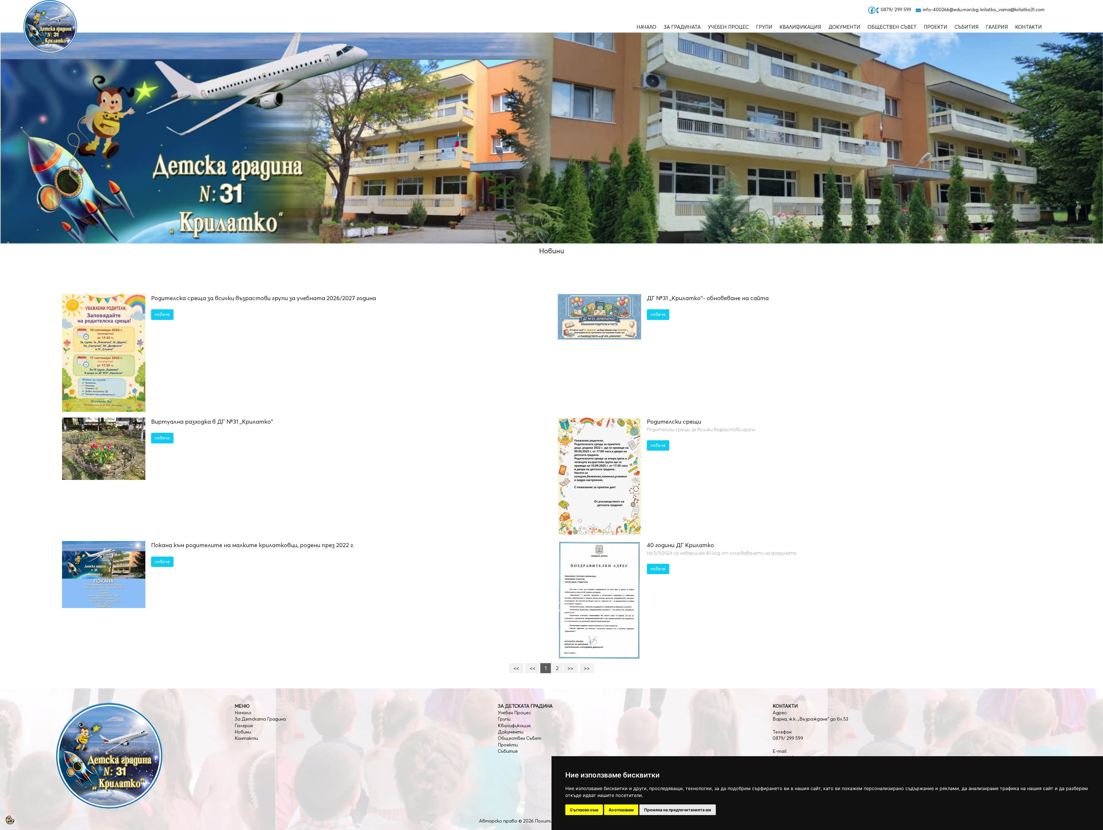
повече (162, 314)
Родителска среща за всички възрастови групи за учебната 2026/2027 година (263, 298)
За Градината (682, 27)
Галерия (997, 27)
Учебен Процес (728, 27)
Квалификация (800, 27)
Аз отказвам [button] (621, 809)
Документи (844, 27)
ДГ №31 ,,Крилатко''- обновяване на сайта (708, 298)
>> (570, 668)
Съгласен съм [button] (584, 809)
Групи (764, 27)
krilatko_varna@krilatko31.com (1012, 9)
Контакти (1028, 27)
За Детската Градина (260, 719)
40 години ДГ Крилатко (680, 545)
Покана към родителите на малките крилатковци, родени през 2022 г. (252, 545)
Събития (966, 27)
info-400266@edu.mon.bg (950, 9)
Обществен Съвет (892, 27)
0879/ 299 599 (896, 9)
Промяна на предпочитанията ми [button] (677, 809)
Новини (243, 732)
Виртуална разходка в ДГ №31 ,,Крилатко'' (212, 421)
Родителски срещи (674, 421)
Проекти (935, 27)
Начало (646, 27)
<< (516, 668)
